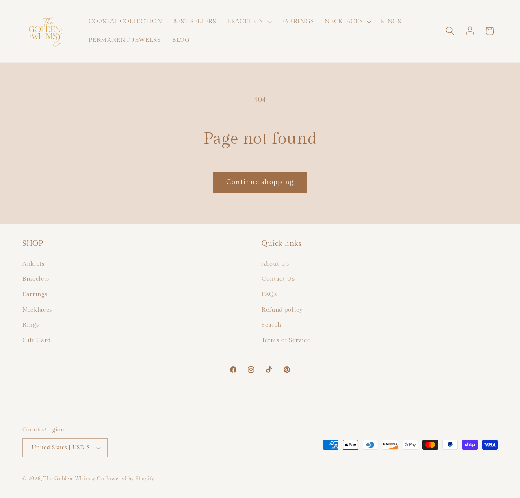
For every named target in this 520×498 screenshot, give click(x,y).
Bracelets (35, 278)
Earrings (34, 293)
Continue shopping (260, 182)
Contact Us (278, 278)
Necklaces (37, 309)
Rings (30, 324)
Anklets (33, 263)
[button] (248, 21)
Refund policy (282, 309)
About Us (275, 263)
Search (272, 324)
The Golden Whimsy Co (73, 478)
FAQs (269, 293)
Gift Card (36, 339)
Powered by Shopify (129, 478)
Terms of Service (286, 339)
